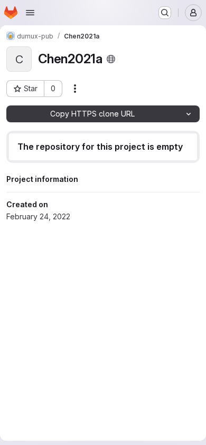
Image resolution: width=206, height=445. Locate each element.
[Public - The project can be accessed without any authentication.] (111, 59)
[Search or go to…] (164, 12)
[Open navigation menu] (30, 12)
